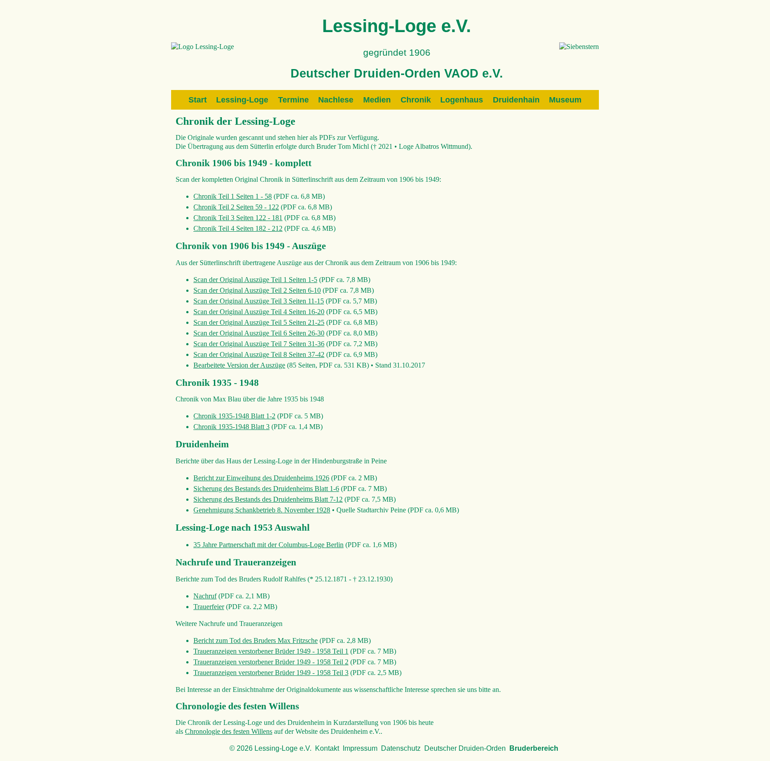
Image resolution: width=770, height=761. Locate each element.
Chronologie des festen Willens (228, 731)
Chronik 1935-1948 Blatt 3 (231, 426)
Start (197, 99)
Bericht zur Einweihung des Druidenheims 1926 (261, 478)
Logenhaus (461, 99)
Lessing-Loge (242, 99)
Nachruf (205, 596)
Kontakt (327, 748)
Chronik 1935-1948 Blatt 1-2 (234, 416)
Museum (565, 99)
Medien (377, 99)
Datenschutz (401, 748)
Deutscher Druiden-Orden (465, 748)
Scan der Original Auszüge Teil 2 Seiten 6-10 (257, 290)
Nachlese (335, 99)
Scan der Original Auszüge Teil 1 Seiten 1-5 (255, 279)
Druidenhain (516, 99)
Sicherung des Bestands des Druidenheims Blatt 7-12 (268, 499)
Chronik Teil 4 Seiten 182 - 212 (238, 228)
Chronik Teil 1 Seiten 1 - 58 (232, 196)
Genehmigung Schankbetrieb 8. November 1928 (261, 510)
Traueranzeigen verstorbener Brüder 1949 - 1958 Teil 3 (270, 672)
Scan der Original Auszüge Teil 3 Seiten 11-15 (258, 301)
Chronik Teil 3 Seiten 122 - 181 (238, 217)
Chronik (416, 99)
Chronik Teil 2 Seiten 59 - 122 (236, 207)
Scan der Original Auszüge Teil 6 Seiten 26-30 (258, 333)
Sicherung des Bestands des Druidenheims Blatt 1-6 (266, 488)
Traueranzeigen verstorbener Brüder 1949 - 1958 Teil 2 (270, 662)
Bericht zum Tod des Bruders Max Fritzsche (255, 640)
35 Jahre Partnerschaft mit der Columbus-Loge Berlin (268, 544)
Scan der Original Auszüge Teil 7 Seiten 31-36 (258, 344)
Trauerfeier (208, 606)
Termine (293, 99)
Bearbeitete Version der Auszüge (239, 365)
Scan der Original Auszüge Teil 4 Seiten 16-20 (258, 311)
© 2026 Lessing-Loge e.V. (270, 748)
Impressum (360, 748)
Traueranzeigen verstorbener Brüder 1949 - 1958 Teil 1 (270, 651)
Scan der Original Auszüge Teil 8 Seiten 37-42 (258, 354)
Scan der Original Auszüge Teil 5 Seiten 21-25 (258, 322)
